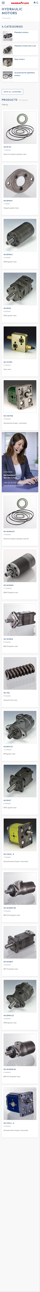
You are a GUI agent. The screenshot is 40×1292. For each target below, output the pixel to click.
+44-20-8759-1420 (12, 482)
